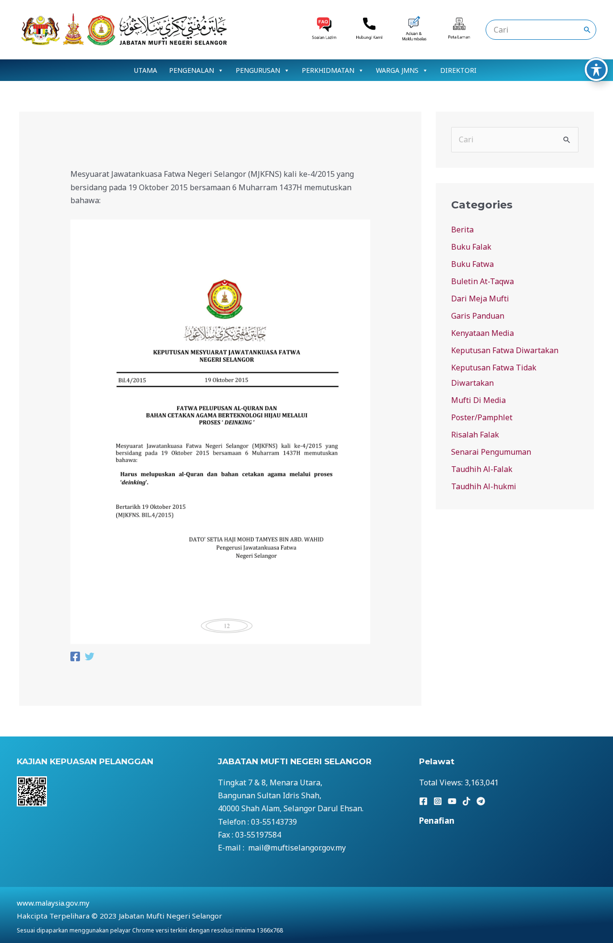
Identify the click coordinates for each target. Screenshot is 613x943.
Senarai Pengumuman (491, 452)
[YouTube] (452, 801)
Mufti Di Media (478, 400)
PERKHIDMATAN (328, 70)
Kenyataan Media (482, 333)
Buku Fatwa (472, 264)
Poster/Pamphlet (481, 417)
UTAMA (145, 70)
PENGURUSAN (258, 70)
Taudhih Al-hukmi (483, 486)
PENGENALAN (191, 70)
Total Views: (442, 782)
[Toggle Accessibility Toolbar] (596, 69)
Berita (462, 229)
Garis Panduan (477, 315)
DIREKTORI (458, 70)
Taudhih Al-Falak (481, 469)
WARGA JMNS (397, 70)
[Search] (587, 29)
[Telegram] (481, 801)
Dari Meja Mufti (480, 298)
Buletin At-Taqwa (482, 281)
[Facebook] (75, 658)
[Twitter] (89, 658)
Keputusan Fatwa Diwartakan (504, 350)
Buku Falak (471, 247)
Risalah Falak (475, 434)
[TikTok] (466, 801)
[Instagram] (437, 801)
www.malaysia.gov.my (53, 903)
